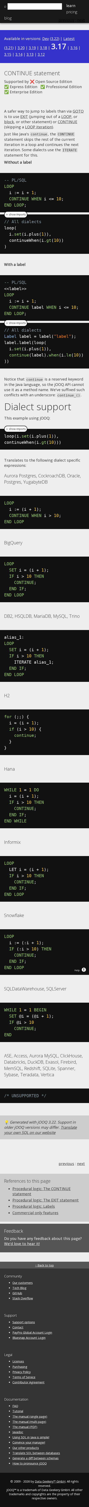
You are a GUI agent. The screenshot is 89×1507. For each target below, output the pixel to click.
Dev (45, 38)
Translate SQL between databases (36, 1453)
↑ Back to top (44, 1265)
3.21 (8, 47)
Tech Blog (19, 1288)
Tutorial (17, 1411)
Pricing (71, 11)
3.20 (21, 47)
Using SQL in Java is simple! (30, 1437)
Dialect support (37, 406)
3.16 (73, 47)
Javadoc (17, 1432)
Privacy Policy (21, 1372)
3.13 (30, 54)
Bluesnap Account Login (29, 1338)
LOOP (66, 116)
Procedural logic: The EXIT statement (45, 1200)
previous (66, 1163)
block (9, 121)
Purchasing (19, 1367)
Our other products (25, 1448)
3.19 (32, 47)
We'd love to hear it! (22, 1243)
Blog (8, 18)
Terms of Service (23, 1377)
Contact (17, 1327)
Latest (69, 38)
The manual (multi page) (29, 1422)
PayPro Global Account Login (32, 1332)
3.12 (41, 54)
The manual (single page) (29, 1416)
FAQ (15, 1406)
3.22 (54, 38)
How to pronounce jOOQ (29, 1463)
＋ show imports (16, 214)
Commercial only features (35, 1212)
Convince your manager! (28, 1442)
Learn (70, 5)
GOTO (78, 111)
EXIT (24, 116)
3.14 (18, 54)
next (81, 1163)
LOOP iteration (38, 126)
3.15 (7, 54)
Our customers (22, 1283)
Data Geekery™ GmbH (50, 1481)
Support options (23, 1322)
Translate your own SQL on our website (40, 1130)
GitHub (17, 1293)
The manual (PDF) (24, 1427)
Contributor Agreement (28, 1382)
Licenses (18, 1361)
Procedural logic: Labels (33, 1206)
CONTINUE (67, 121)
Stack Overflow (22, 1298)
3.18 (43, 47)
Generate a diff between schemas (35, 1458)
